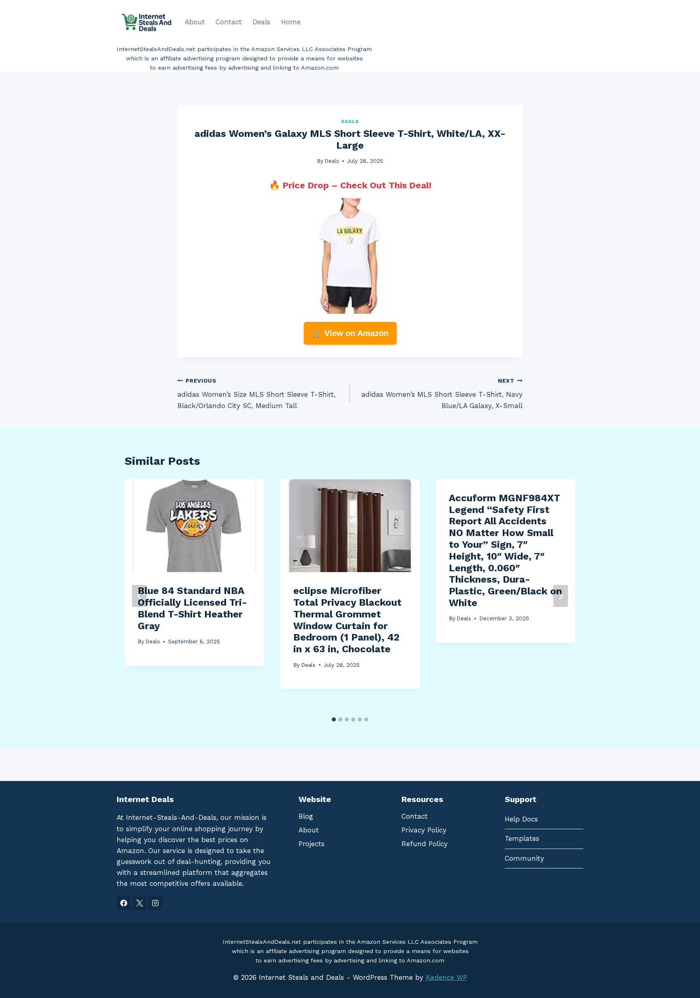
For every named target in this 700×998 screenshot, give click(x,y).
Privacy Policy (423, 830)
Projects (311, 844)
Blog (306, 816)
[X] (139, 903)
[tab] (334, 719)
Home (291, 22)
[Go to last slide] (139, 596)
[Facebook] (123, 903)
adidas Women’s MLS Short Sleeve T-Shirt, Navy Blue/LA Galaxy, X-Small (442, 393)
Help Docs (521, 819)
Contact (229, 22)
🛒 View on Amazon (350, 333)
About (195, 22)
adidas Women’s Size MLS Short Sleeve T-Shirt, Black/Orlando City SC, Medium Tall (256, 393)
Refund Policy (424, 844)
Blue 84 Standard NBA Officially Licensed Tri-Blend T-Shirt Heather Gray (192, 608)
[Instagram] (155, 903)
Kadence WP (446, 977)
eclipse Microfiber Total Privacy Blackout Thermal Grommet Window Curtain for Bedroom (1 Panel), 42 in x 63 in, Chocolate (347, 620)
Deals (261, 22)
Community (524, 858)
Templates (522, 838)
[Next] (560, 596)
